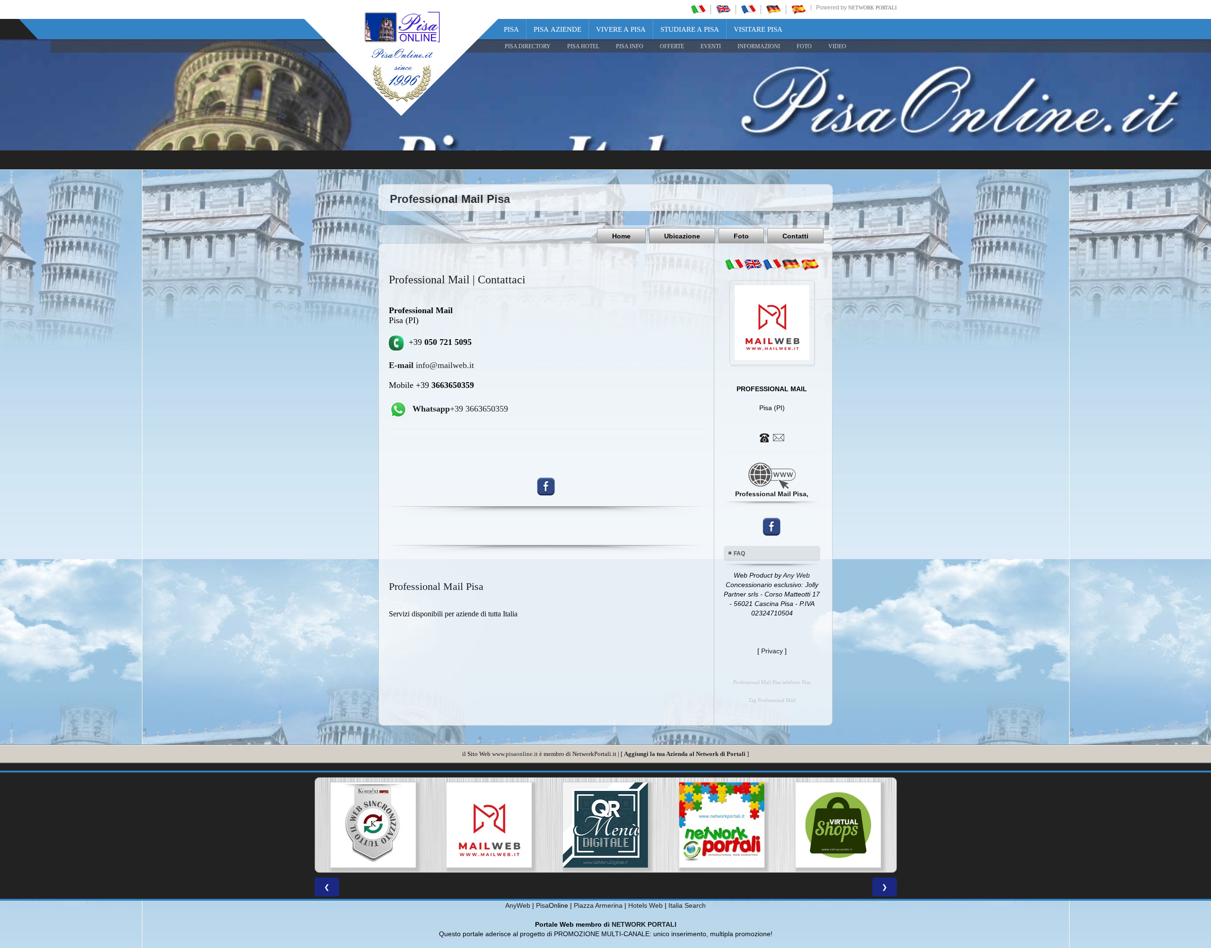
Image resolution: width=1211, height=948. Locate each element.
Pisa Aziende (557, 29)
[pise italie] (748, 9)
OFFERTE (672, 46)
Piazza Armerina (598, 905)
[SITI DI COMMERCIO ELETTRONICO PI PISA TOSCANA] (735, 825)
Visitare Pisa (758, 29)
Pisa (511, 29)
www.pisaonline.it (515, 753)
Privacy (772, 651)
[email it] (734, 264)
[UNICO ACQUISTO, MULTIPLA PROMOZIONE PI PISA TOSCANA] (618, 825)
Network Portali (872, 7)
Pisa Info (629, 46)
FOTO (804, 46)
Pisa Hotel (583, 46)
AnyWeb (517, 905)
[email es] (809, 264)
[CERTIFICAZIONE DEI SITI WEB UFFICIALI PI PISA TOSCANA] (851, 825)
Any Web (796, 575)
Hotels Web (645, 905)
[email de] (790, 264)
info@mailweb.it (431, 365)
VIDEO (837, 46)
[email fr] (772, 264)
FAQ (739, 553)
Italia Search (687, 905)
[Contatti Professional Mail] (772, 437)
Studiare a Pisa (689, 29)
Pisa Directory (528, 46)
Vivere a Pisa (621, 29)
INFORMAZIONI (758, 46)
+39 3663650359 (460, 408)
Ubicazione (682, 236)
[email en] (753, 264)
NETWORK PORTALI (644, 924)
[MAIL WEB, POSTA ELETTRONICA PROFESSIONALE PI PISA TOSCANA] (386, 825)
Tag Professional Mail (772, 700)
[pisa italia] (698, 9)
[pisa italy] (723, 9)
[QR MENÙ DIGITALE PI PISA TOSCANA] (502, 825)
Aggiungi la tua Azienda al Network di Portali (685, 753)
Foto (741, 236)
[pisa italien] (773, 9)
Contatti (795, 236)
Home (621, 236)
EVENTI (711, 46)
